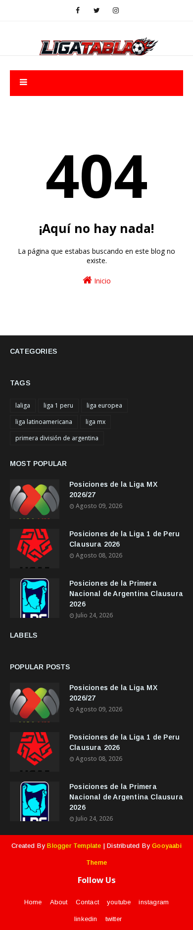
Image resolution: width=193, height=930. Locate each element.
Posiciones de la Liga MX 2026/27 (113, 489)
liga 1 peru (58, 405)
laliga (22, 405)
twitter (113, 919)
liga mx (95, 422)
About (59, 902)
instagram (154, 902)
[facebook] (77, 10)
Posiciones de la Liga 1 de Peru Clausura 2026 (124, 539)
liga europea (104, 405)
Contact (87, 902)
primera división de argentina (56, 438)
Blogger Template (74, 845)
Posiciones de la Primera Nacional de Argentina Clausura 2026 (126, 593)
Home (33, 902)
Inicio (101, 280)
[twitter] (96, 10)
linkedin (85, 919)
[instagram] (115, 10)
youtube (119, 902)
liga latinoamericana (43, 422)
